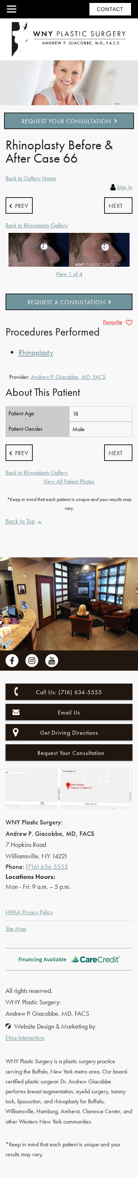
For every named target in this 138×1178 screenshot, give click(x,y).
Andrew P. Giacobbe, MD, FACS (68, 377)
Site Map (16, 929)
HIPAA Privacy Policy (29, 912)
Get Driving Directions (69, 733)
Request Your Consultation (66, 121)
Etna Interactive (25, 1037)
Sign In (124, 187)
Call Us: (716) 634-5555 (69, 692)
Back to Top (20, 521)
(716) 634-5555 (47, 866)
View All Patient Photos (69, 481)
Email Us (69, 712)
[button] (19, 205)
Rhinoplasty (35, 352)
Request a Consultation (66, 302)
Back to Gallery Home (31, 178)
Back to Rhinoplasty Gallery (37, 225)
